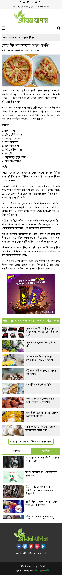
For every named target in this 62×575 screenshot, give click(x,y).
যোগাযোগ (41, 553)
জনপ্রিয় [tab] (46, 451)
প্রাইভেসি (31, 553)
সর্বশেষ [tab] (16, 451)
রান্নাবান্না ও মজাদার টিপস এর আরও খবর (31, 441)
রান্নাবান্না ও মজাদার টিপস (21, 37)
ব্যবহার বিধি (21, 553)
